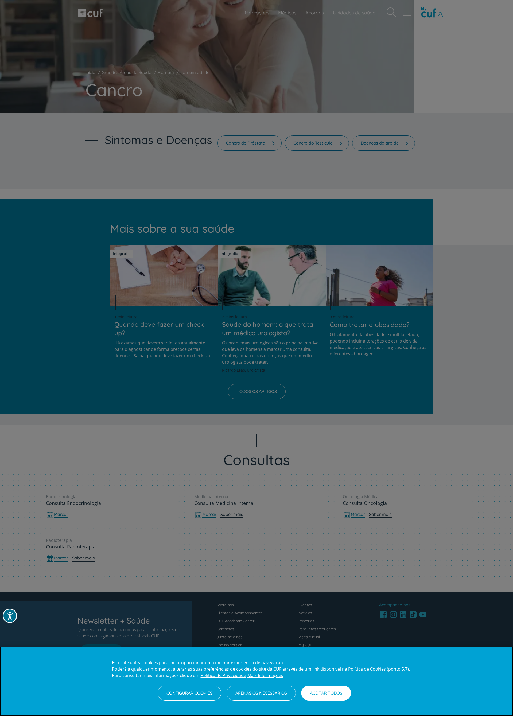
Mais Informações (265, 675)
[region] (256, 681)
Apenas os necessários (261, 693)
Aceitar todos (326, 693)
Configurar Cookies (189, 693)
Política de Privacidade (223, 675)
